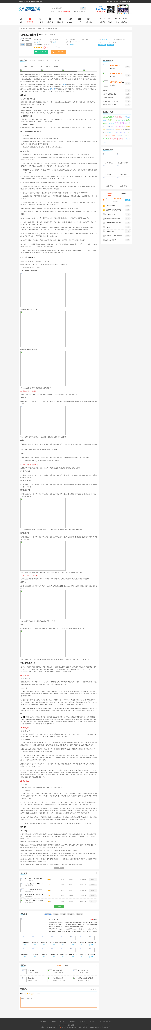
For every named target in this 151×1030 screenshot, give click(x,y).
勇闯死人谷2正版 (115, 65)
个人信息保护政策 (105, 1021)
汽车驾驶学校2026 (65, 11)
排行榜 (125, 18)
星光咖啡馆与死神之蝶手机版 (113, 223)
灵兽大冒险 (31, 978)
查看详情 (93, 879)
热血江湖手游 (120, 126)
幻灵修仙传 (119, 117)
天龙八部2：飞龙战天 (110, 135)
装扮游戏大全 (109, 186)
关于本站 (43, 1021)
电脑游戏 (50, 22)
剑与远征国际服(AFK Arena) (110, 101)
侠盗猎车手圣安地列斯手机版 (113, 210)
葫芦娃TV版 (121, 120)
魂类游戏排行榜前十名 (124, 163)
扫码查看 (28, 44)
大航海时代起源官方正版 (109, 94)
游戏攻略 (110, 22)
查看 (38, 42)
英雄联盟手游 (112, 120)
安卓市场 (102, 18)
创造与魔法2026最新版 (117, 82)
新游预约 (124, 22)
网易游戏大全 (123, 174)
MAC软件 (70, 22)
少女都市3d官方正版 (108, 97)
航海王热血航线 (108, 117)
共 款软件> (93, 919)
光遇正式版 (31, 970)
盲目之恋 (107, 227)
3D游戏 (39, 66)
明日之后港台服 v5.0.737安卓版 (34, 884)
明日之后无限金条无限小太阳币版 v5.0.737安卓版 (34, 878)
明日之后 (52, 89)
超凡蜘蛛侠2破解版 (110, 240)
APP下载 (40, 22)
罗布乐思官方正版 (110, 214)
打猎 (64, 84)
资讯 (79, 22)
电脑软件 (60, 22)
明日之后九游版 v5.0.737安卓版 (34, 900)
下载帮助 (53, 1021)
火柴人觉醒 (118, 129)
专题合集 (88, 22)
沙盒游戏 (55, 66)
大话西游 (119, 135)
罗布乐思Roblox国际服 (120, 198)
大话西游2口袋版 (58, 978)
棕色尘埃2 (105, 90)
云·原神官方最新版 (110, 205)
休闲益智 (30, 973)
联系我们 (92, 1021)
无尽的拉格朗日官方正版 (85, 978)
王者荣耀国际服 (109, 231)
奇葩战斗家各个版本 (117, 139)
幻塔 (112, 126)
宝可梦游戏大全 (109, 174)
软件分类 (116, 1)
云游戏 (32, 66)
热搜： (53, 11)
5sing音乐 (73, 11)
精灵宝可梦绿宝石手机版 (109, 104)
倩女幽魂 (108, 132)
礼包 (117, 22)
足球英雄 (57, 11)
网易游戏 (72, 44)
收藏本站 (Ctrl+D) (126, 1)
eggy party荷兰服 (83, 970)
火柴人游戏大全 (109, 163)
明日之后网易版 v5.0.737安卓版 (34, 894)
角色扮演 (38, 28)
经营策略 (80, 980)
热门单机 (102, 22)
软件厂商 (117, 18)
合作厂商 (82, 1021)
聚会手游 (47, 66)
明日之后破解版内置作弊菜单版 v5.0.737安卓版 (34, 889)
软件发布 (73, 1021)
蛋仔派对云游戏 (57, 970)
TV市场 (110, 18)
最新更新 (109, 1)
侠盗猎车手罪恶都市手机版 (112, 218)
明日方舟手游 (110, 129)
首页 (20, 22)
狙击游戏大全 (123, 186)
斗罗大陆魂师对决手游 (118, 132)
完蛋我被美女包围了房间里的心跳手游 (122, 74)
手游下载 (30, 22)
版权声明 (63, 1021)
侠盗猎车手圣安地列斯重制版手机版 (114, 235)
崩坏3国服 (111, 123)
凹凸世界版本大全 (121, 123)
